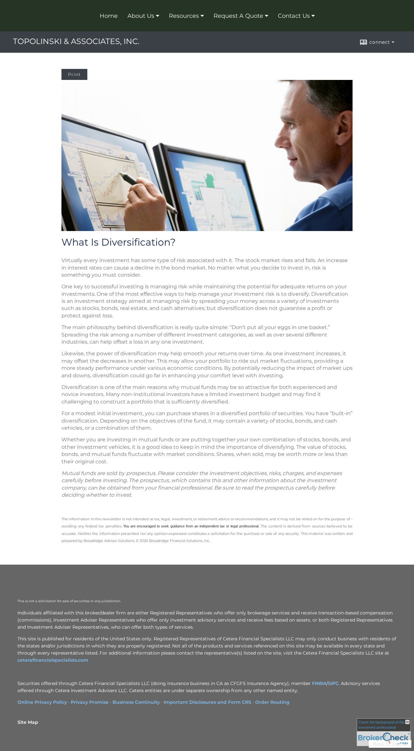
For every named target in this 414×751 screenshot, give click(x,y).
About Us (140, 15)
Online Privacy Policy (42, 702)
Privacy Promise (90, 702)
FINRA (319, 683)
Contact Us (294, 15)
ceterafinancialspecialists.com (52, 660)
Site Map (27, 722)
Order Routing (272, 702)
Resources (184, 15)
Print (74, 74)
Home (109, 15)
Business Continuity (136, 702)
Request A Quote (238, 15)
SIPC (333, 683)
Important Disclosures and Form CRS (207, 702)
